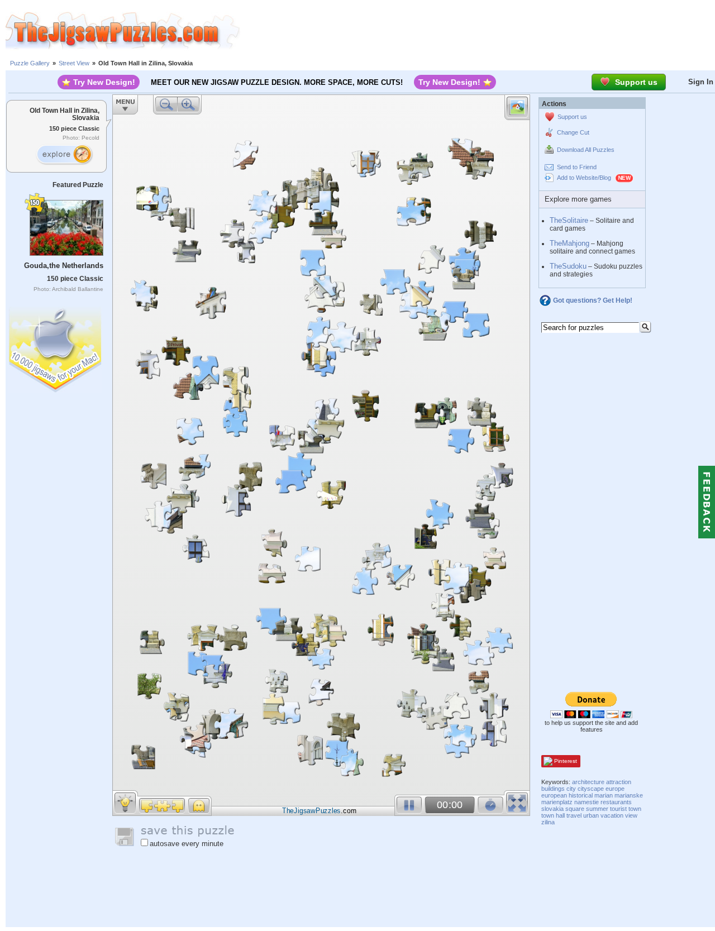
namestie (586, 802)
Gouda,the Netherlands (63, 265)
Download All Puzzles (585, 149)
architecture (588, 782)
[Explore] (64, 155)
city (571, 788)
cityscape (591, 788)
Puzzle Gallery (30, 63)
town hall (553, 815)
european (554, 795)
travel (573, 815)
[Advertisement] (477, 31)
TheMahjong (569, 243)
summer (597, 808)
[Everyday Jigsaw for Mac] (55, 347)
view (631, 815)
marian (603, 795)
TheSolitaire (569, 220)
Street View (74, 63)
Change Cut (573, 132)
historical (581, 795)
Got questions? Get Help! (592, 300)
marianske (628, 795)
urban (591, 815)
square (574, 808)
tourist (618, 808)
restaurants (616, 802)
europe (615, 788)
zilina (548, 822)
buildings (553, 788)
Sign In (700, 82)
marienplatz (557, 802)
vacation (611, 815)
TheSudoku (568, 266)
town (634, 808)
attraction (618, 782)
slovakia (552, 808)
